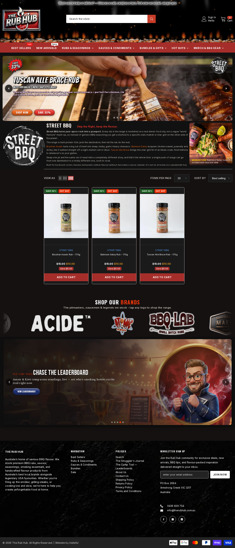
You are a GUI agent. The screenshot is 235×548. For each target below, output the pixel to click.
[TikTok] (182, 519)
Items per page (161, 178)
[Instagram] (172, 519)
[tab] (114, 117)
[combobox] (106, 19)
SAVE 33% (44, 112)
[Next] (225, 382)
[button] (210, 144)
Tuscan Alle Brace (120, 150)
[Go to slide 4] (120, 422)
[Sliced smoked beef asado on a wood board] (117, 88)
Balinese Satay (139, 146)
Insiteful (73, 542)
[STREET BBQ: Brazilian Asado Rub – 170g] (66, 216)
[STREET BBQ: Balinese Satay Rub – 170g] (114, 216)
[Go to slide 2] (114, 422)
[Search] (111, 19)
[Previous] (9, 382)
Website (60, 542)
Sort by (200, 178)
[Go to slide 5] (123, 422)
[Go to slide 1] (112, 422)
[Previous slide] (9, 88)
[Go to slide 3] (117, 422)
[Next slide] (226, 88)
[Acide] (59, 323)
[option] (117, 3)
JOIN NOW (220, 474)
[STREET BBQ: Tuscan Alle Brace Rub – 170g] (162, 216)
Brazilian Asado (54, 146)
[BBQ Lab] (170, 323)
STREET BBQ (66, 250)
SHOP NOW (22, 112)
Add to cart (66, 277)
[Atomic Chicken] (121, 323)
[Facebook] (163, 519)
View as (49, 178)
